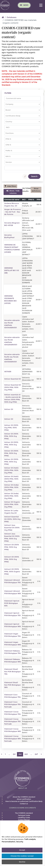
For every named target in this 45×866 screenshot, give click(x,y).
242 (20, 754)
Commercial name (11, 199)
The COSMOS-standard (24, 813)
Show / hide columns (14, 192)
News (25, 5)
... (9, 754)
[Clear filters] (25, 176)
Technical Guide (24, 815)
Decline (22, 862)
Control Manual (24, 820)
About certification (24, 799)
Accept (22, 850)
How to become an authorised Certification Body (23, 801)
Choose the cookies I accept (22, 856)
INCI (24, 199)
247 (36, 754)
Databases (11, 17)
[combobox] (22, 104)
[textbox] (22, 104)
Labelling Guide (24, 817)
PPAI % (31, 199)
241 (14, 754)
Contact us (24, 804)
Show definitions (36, 189)
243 (26, 754)
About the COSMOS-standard (24, 797)
